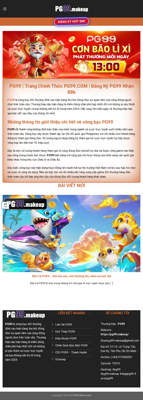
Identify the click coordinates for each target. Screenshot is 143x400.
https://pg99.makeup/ (115, 334)
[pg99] (71, 9)
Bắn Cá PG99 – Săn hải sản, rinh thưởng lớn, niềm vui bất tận (71, 276)
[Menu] (5, 9)
